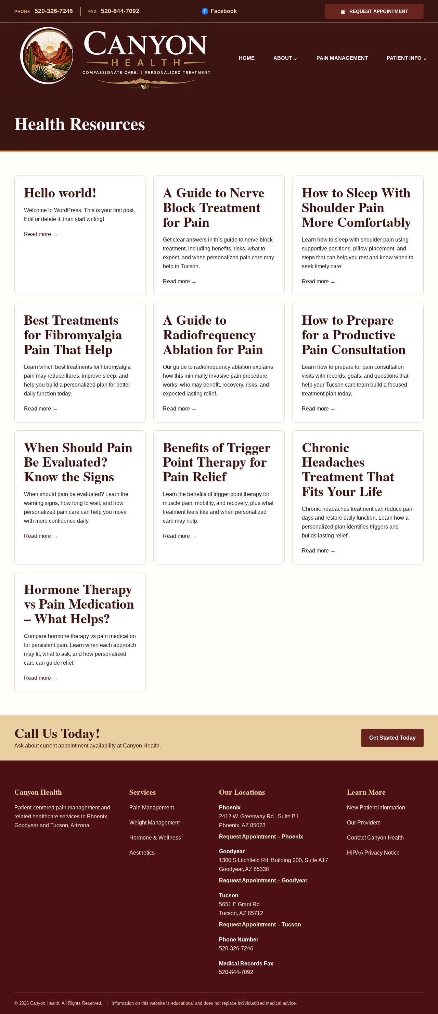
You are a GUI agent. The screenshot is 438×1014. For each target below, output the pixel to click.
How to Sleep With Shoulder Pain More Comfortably (356, 207)
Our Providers (364, 823)
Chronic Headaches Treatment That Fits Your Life (348, 469)
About (285, 58)
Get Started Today (392, 738)
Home (247, 58)
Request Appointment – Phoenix (261, 837)
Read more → (41, 234)
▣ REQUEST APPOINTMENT (374, 11)
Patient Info (407, 58)
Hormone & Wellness (155, 838)
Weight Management (154, 823)
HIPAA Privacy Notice (373, 853)
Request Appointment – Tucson (260, 924)
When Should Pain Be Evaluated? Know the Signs (78, 461)
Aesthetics (142, 853)
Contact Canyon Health (375, 838)
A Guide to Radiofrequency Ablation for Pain (213, 334)
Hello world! (60, 192)
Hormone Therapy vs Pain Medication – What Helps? (79, 603)
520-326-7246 (43, 11)
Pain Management (342, 58)
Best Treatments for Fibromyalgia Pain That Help (73, 334)
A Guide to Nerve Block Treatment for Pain (214, 207)
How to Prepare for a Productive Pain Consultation (354, 334)
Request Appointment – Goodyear (263, 880)
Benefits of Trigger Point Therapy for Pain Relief (217, 461)
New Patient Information (376, 807)
